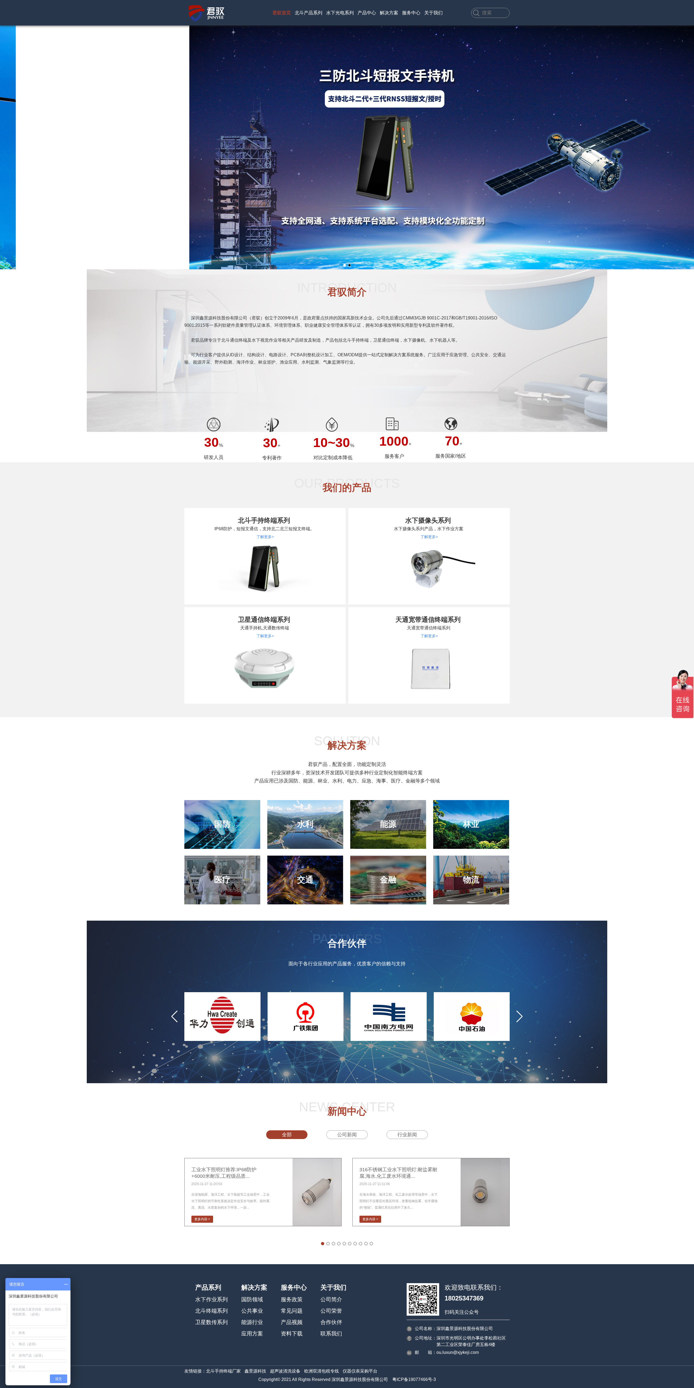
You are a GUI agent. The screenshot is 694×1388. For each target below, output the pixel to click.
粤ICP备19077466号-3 (414, 1379)
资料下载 (292, 1334)
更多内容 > (202, 1219)
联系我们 (331, 1334)
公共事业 (252, 1311)
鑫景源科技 (255, 1371)
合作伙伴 (331, 1322)
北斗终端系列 (211, 1311)
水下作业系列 (211, 1299)
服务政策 (292, 1299)
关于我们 (433, 12)
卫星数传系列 (211, 1322)
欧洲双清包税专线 (321, 1371)
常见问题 (292, 1311)
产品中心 (367, 12)
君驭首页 (281, 12)
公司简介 (331, 1299)
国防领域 (252, 1299)
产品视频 (292, 1322)
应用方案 (252, 1334)
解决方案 (389, 12)
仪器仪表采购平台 (360, 1371)
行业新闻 (407, 1134)
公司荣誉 (331, 1311)
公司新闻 (347, 1134)
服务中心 (411, 12)
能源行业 (252, 1322)
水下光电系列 (340, 12)
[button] (344, 265)
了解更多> (265, 537)
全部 (287, 1134)
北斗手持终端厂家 (223, 1371)
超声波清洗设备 (285, 1371)
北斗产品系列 (308, 12)
